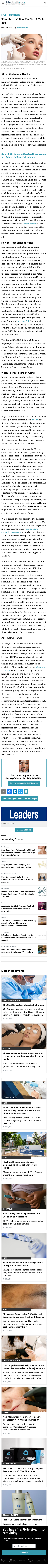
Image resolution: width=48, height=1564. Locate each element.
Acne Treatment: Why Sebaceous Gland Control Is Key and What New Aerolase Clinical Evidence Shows (22, 1110)
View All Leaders (24, 830)
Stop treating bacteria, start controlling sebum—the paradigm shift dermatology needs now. (22, 1120)
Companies (5, 888)
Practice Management (8, 874)
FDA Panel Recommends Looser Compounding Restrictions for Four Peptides (20, 1165)
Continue (24, 1552)
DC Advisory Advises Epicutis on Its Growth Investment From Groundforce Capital (18, 938)
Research (6, 1049)
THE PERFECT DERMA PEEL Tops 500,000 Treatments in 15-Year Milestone (23, 1470)
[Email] (3, 791)
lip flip (35, 419)
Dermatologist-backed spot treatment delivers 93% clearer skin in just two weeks (23, 1525)
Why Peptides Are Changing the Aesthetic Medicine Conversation (16, 865)
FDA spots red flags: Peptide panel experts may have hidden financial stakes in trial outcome (23, 1272)
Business (6, 1309)
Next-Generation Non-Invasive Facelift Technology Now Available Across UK (22, 1418)
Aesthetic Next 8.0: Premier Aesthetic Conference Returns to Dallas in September (18, 908)
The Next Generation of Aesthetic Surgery (23, 1005)
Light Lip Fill (22, 321)
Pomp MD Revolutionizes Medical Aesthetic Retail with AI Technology (17, 951)
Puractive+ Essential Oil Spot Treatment (22, 1519)
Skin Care (4, 861)
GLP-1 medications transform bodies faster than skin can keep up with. (23, 1222)
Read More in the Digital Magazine (24, 783)
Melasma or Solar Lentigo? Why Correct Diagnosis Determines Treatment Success (23, 1315)
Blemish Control (10, 1464)
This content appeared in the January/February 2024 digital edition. (24, 776)
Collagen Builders (10, 1515)
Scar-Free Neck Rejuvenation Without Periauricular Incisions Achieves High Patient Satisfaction (18, 852)
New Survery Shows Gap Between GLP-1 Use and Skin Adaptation (22, 1215)
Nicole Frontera (22, 28)
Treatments (14, 15)
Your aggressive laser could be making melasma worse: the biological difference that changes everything (22, 1324)
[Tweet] (20, 791)
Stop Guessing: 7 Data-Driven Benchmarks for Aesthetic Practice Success (17, 879)
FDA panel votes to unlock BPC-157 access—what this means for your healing (23, 1173)
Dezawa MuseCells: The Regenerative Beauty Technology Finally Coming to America (18, 894)
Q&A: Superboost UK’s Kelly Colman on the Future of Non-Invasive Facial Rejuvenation (24, 1367)
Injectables (8, 1209)
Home (3, 15)
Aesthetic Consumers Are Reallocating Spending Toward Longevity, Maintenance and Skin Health (18, 923)
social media (30, 223)
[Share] (9, 791)
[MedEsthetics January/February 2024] (24, 766)
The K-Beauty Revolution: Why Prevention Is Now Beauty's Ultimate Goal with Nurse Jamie (23, 1056)
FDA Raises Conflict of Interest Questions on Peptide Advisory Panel (23, 1264)
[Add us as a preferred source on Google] (26, 791)
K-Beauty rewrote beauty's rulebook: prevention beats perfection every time (21, 1065)
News (3, 903)
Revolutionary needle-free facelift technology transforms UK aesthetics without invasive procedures (21, 1427)
